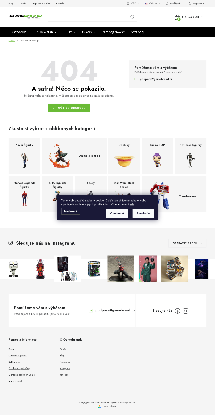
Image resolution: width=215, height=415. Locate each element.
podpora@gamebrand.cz (156, 79)
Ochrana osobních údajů (22, 374)
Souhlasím (143, 213)
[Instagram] (185, 311)
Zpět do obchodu (71, 108)
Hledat (132, 17)
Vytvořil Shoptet (109, 406)
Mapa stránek (15, 381)
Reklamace (14, 362)
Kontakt (60, 3)
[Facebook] (177, 311)
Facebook (65, 362)
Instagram (65, 368)
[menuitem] (21, 32)
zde (132, 204)
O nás (23, 3)
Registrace (198, 3)
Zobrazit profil (185, 243)
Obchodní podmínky (19, 368)
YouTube (64, 374)
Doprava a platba (41, 3)
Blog (11, 3)
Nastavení (70, 211)
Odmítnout (117, 213)
